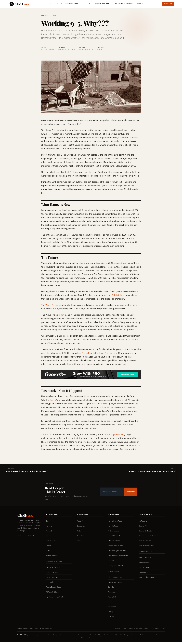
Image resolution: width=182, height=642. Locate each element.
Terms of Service (135, 628)
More (140, 4)
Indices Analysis (145, 557)
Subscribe (168, 4)
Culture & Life (48, 16)
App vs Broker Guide (53, 587)
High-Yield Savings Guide (55, 597)
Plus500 (111, 617)
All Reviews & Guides (53, 567)
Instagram (30, 535)
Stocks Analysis (144, 562)
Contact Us (81, 526)
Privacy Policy (120, 628)
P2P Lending (50, 582)
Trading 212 (112, 597)
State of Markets (145, 541)
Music (48, 551)
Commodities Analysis (147, 577)
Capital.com (112, 607)
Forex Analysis (144, 572)
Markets (49, 526)
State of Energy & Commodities (150, 536)
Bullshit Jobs (118, 295)
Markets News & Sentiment (118, 556)
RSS (164, 628)
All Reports (143, 521)
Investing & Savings (124, 4)
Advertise (80, 536)
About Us (80, 521)
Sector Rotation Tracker (116, 546)
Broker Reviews (102, 4)
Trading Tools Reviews (116, 565)
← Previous (27, 470)
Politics (48, 536)
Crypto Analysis (144, 567)
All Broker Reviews (115, 577)
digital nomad (117, 434)
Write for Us (81, 531)
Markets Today (113, 526)
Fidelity (110, 612)
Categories (56, 4)
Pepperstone (112, 592)
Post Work (55, 400)
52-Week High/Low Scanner (118, 551)
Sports (48, 546)
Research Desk (72, 4)
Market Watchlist (114, 536)
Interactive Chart (114, 541)
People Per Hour (96, 353)
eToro (110, 602)
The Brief (111, 561)
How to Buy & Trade (115, 521)
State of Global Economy (148, 531)
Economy (49, 521)
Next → (152, 470)
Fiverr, (85, 353)
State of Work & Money (147, 546)
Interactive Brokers (115, 582)
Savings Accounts (52, 577)
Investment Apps (52, 572)
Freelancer (110, 353)
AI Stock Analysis (114, 531)
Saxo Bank (111, 587)
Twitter (20, 535)
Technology (50, 531)
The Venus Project (50, 305)
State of (87, 4)
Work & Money (51, 556)
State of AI (142, 526)
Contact (147, 628)
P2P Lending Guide (52, 592)
